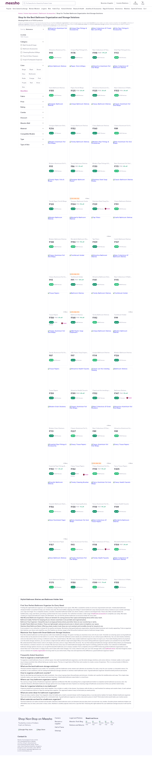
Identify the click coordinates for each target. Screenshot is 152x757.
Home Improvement (31, 13)
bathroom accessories (99, 613)
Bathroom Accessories (47, 13)
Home (20, 13)
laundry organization (39, 650)
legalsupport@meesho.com (33, 749)
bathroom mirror (110, 648)
